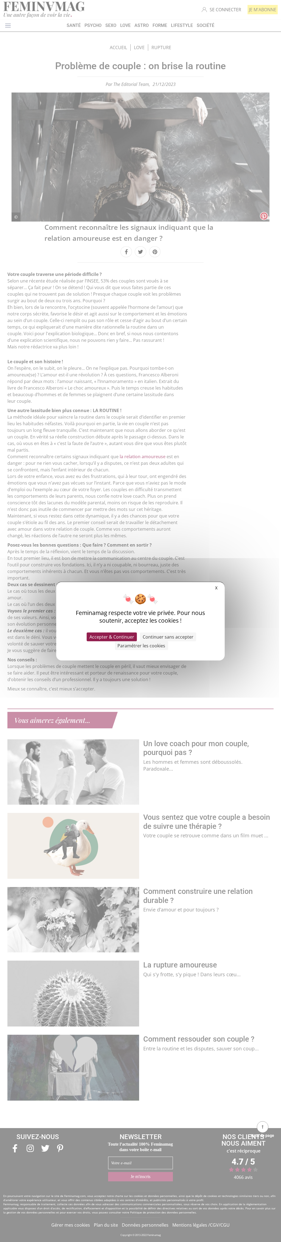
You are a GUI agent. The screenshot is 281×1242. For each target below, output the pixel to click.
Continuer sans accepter (168, 637)
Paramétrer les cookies (141, 645)
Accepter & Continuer (111, 637)
